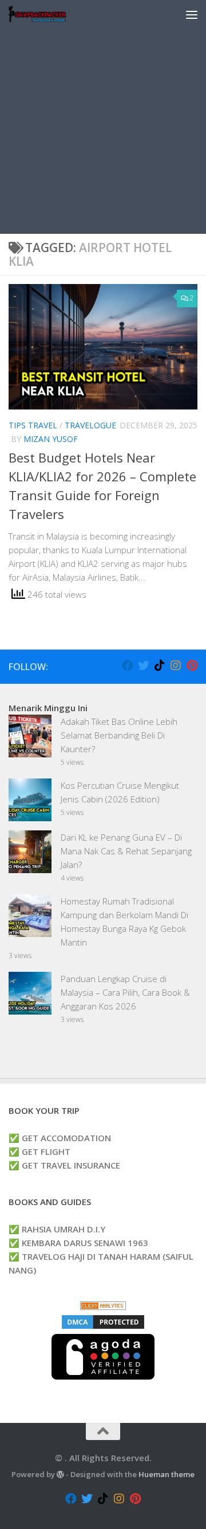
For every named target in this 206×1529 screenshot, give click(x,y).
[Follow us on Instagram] (175, 665)
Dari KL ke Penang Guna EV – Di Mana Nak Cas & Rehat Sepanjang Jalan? (126, 851)
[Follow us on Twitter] (143, 665)
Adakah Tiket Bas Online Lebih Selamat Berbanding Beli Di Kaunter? (119, 735)
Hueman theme (166, 1474)
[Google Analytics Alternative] (103, 1306)
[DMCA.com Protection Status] (103, 1327)
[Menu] (191, 14)
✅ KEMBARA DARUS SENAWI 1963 (78, 1242)
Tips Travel (33, 425)
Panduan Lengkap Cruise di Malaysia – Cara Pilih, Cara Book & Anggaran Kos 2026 (125, 992)
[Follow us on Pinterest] (191, 665)
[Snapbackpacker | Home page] (47, 14)
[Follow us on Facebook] (127, 665)
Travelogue (90, 425)
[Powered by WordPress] (60, 1474)
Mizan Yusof (50, 438)
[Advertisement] (103, 131)
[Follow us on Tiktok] (159, 665)
